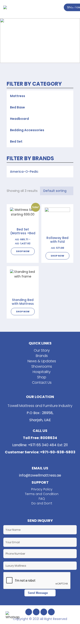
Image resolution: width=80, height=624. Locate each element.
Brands (42, 355)
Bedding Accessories (27, 130)
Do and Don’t (41, 503)
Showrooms (41, 366)
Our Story (42, 350)
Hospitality (42, 371)
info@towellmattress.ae (40, 475)
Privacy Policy (41, 489)
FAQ (42, 498)
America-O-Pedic (24, 171)
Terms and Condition (41, 494)
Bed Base (17, 107)
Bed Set (16, 141)
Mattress (17, 96)
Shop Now (23, 251)
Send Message (38, 593)
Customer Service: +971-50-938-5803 (40, 452)
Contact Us (42, 382)
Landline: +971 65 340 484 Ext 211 (40, 445)
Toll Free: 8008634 (40, 437)
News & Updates (42, 361)
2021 (36, 619)
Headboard (19, 118)
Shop (41, 377)
